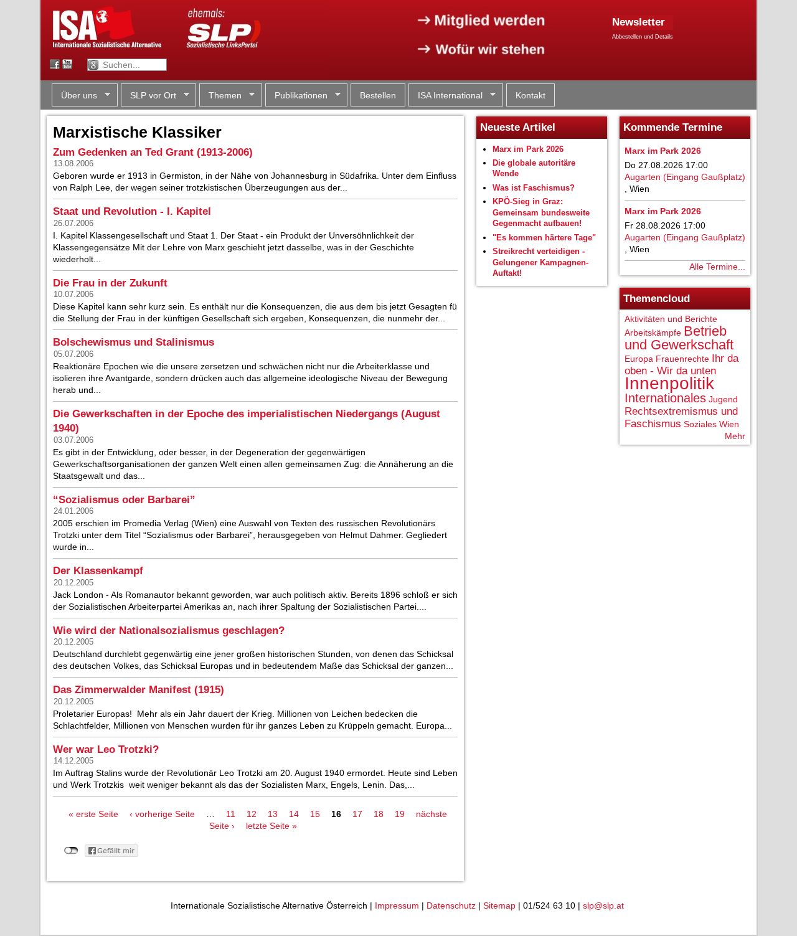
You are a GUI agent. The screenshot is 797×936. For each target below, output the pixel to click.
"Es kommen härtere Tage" (544, 237)
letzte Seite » (271, 826)
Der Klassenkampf (98, 571)
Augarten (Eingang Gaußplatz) (685, 177)
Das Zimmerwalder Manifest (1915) (138, 690)
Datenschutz (451, 905)
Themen (220, 95)
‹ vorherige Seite (162, 814)
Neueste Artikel (517, 127)
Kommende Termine (672, 127)
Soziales (700, 424)
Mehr (735, 436)
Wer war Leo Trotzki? (106, 749)
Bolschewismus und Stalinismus (133, 342)
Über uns (74, 95)
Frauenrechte (682, 359)
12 (252, 814)
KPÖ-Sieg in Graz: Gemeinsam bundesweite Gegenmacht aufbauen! (541, 212)
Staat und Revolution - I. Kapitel (132, 211)
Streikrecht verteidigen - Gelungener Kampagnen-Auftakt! (540, 262)
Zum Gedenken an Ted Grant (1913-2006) (153, 152)
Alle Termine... (717, 267)
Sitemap (499, 905)
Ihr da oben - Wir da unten (681, 364)
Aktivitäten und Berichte (671, 319)
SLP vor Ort (148, 95)
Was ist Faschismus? (534, 187)
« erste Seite (93, 814)
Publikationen (296, 95)
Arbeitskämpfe (653, 333)
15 (315, 814)
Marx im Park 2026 (528, 149)
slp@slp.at (603, 905)
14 (294, 814)
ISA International (445, 95)
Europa (639, 359)
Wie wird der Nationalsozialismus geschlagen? (169, 630)
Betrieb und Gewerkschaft (679, 337)
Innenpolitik (669, 383)
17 (357, 814)
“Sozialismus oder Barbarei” (124, 500)
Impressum (397, 905)
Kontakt (530, 95)
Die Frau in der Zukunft (110, 283)
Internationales (665, 398)
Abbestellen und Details (642, 37)
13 (273, 814)
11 (230, 814)
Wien (729, 424)
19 (400, 814)
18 (379, 814)
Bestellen (378, 95)
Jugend (723, 399)
